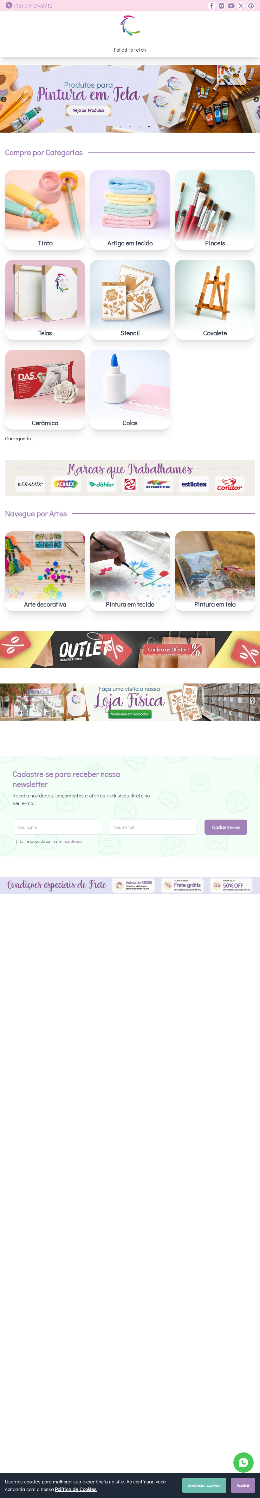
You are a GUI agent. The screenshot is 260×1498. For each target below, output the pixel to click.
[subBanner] (130, 649)
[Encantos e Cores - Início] (130, 25)
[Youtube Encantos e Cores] (230, 6)
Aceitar (243, 1485)
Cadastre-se (226, 827)
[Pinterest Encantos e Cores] (250, 6)
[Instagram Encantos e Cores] (220, 6)
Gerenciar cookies (204, 1485)
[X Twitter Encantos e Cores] (240, 6)
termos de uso (70, 841)
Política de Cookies (76, 1489)
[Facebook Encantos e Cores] (212, 6)
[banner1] (130, 99)
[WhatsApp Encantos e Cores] (243, 1462)
